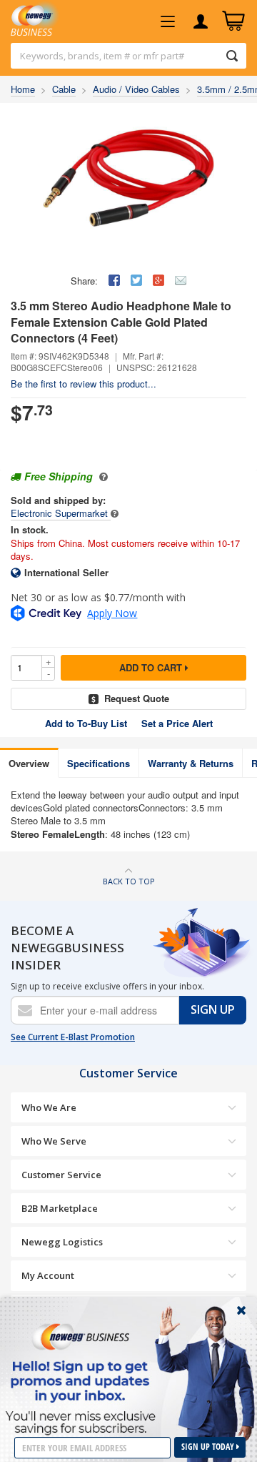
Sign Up (213, 1009)
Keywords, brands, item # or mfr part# (102, 55)
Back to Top (129, 881)
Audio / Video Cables (136, 89)
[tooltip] (115, 513)
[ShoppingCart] (233, 21)
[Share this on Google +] (158, 280)
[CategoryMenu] (168, 21)
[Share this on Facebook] (114, 280)
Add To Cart (152, 667)
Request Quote (136, 698)
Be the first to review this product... (83, 383)
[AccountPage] (200, 21)
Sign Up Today (208, 1447)
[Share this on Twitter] (136, 280)
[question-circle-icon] (102, 476)
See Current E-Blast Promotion (73, 1037)
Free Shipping (58, 476)
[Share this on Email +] (180, 280)
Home (23, 89)
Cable (64, 89)
